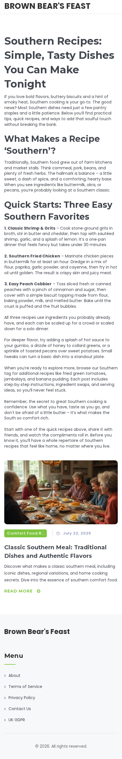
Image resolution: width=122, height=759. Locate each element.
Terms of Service (25, 686)
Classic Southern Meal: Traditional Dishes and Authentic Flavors (55, 551)
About (14, 675)
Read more (19, 591)
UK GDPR (17, 720)
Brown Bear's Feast (47, 6)
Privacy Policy (22, 697)
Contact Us (20, 709)
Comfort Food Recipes (25, 533)
